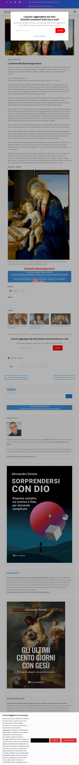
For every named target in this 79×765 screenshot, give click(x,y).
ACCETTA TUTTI (69, 740)
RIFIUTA (55, 740)
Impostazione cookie (40, 740)
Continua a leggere (39, 36)
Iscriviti (60, 30)
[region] (39, 738)
